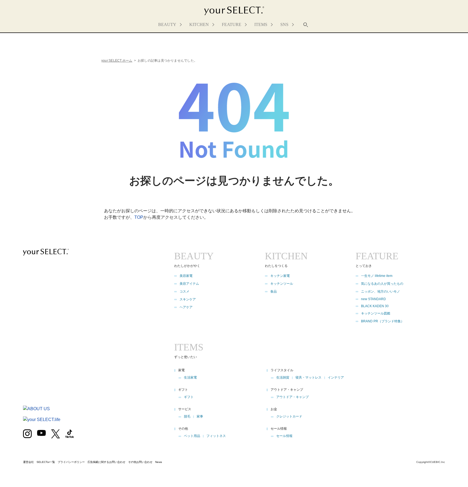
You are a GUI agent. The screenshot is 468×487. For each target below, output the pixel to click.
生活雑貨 (282, 377)
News (158, 462)
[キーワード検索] (305, 25)
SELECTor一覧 (46, 462)
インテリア (336, 377)
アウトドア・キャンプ (292, 397)
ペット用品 (192, 436)
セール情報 (284, 436)
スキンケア (188, 299)
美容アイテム (189, 284)
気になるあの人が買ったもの (382, 284)
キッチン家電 (280, 276)
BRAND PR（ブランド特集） (382, 321)
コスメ (184, 291)
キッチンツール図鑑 (375, 313)
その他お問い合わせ (140, 462)
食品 (273, 291)
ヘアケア (186, 307)
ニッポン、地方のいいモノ (380, 291)
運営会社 (28, 462)
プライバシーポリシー (71, 462)
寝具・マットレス (308, 377)
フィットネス (216, 436)
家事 (200, 416)
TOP (138, 217)
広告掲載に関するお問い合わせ (106, 462)
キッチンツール (281, 284)
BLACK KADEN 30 (375, 306)
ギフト (189, 397)
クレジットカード (289, 416)
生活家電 (190, 377)
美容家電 (186, 276)
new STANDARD (373, 299)
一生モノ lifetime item (376, 276)
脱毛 (187, 416)
